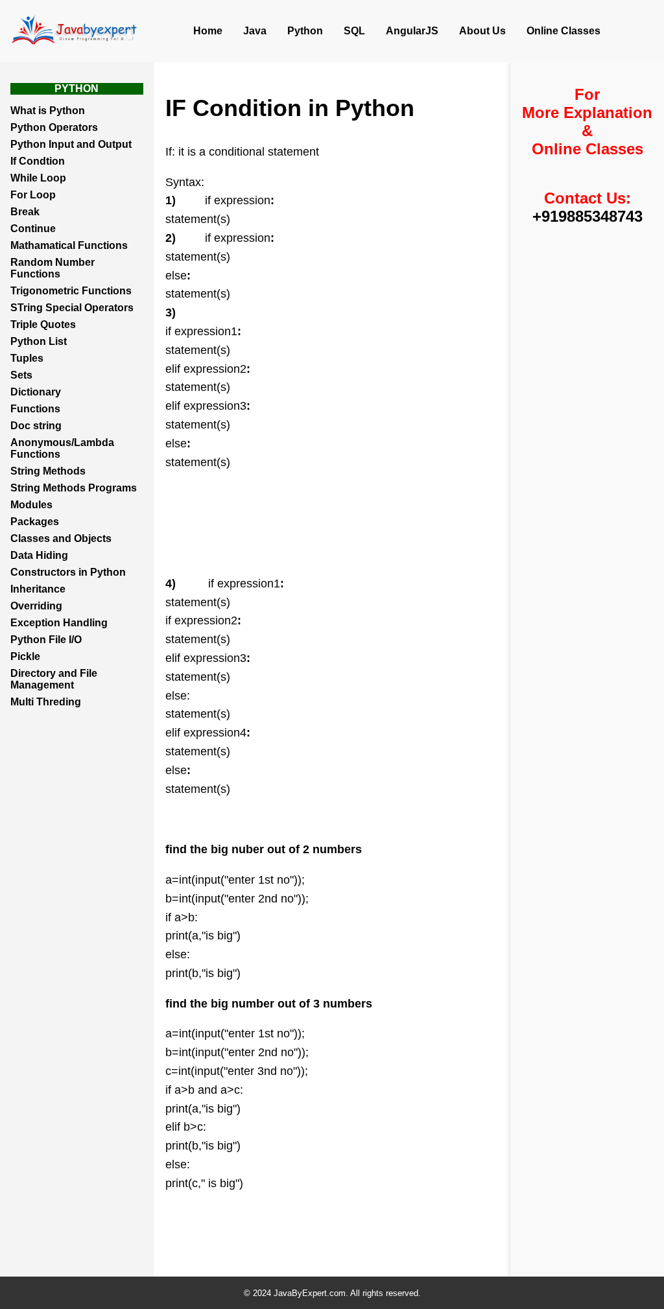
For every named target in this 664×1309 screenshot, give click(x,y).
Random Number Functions (52, 268)
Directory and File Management (53, 679)
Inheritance (37, 589)
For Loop (33, 194)
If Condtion (37, 161)
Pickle (25, 656)
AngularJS (412, 30)
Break (25, 211)
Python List (38, 341)
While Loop (38, 177)
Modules (31, 504)
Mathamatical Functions (69, 245)
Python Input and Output (71, 144)
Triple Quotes (43, 324)
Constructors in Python (68, 572)
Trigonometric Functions (71, 290)
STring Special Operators (72, 307)
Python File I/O (46, 639)
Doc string (36, 425)
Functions (35, 408)
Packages (34, 521)
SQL (354, 30)
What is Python (47, 110)
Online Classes (563, 30)
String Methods (48, 471)
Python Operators (54, 127)
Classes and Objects (61, 538)
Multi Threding (45, 701)
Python (305, 30)
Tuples (26, 358)
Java (255, 30)
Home (207, 30)
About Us (482, 30)
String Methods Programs (73, 487)
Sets (21, 375)
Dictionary (35, 391)
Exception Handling (59, 622)
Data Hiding (39, 555)
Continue (33, 228)
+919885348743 (587, 216)
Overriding (36, 605)
